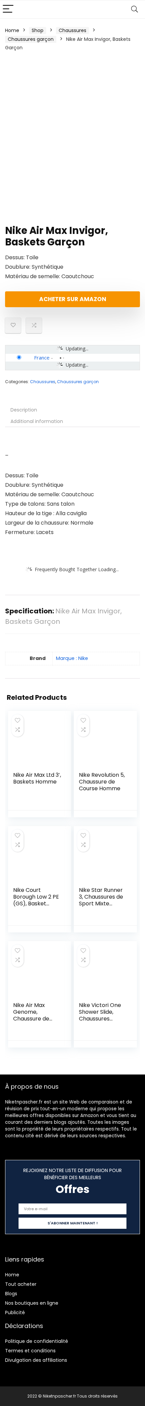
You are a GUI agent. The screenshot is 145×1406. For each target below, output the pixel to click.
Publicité (15, 1312)
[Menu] (8, 9)
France (42, 357)
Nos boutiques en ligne (31, 1303)
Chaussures (72, 30)
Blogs (11, 1293)
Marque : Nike (72, 658)
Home (12, 30)
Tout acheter (20, 1284)
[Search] (134, 9)
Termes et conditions (30, 1350)
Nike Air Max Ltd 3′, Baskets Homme (37, 778)
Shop (38, 30)
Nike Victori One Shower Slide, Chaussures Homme (100, 1015)
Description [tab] (23, 409)
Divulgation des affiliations (36, 1360)
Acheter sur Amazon (72, 299)
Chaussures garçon (31, 39)
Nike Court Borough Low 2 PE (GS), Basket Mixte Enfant (36, 900)
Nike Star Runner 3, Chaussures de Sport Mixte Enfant (101, 900)
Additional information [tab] (36, 421)
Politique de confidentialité (36, 1341)
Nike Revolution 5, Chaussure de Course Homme (102, 781)
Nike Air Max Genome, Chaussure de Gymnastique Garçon (31, 1018)
